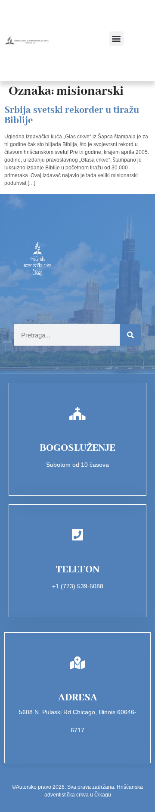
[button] (116, 38)
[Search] (130, 335)
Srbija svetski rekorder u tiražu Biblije (71, 115)
